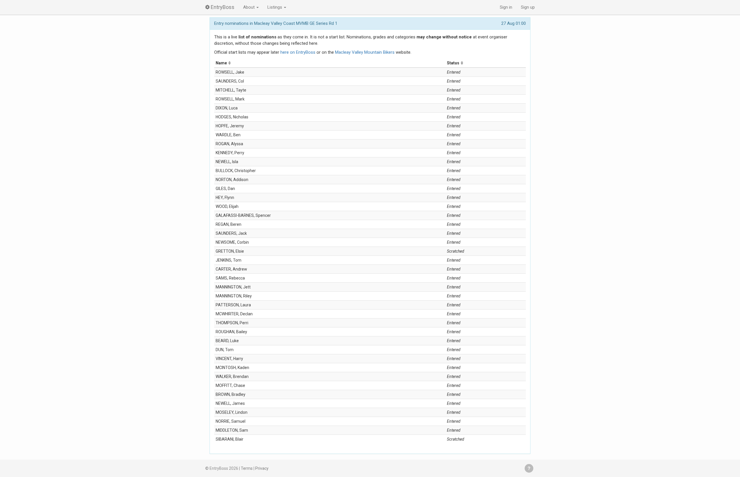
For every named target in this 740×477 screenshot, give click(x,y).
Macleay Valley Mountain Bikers (365, 52)
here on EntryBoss (297, 52)
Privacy (262, 468)
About (249, 7)
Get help (529, 468)
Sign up (528, 7)
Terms (247, 468)
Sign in (506, 7)
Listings (275, 7)
